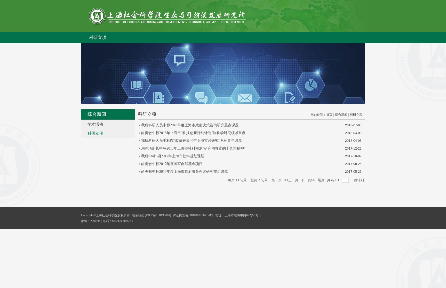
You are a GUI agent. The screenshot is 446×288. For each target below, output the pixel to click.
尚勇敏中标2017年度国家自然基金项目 (172, 164)
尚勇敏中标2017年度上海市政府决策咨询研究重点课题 (184, 172)
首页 (329, 115)
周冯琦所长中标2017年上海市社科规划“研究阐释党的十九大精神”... (195, 148)
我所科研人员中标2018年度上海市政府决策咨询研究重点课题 (190, 125)
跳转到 (359, 180)
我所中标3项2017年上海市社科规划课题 (172, 156)
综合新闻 (341, 115)
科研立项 (98, 37)
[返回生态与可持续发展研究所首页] (167, 23)
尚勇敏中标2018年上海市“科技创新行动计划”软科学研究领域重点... (195, 133)
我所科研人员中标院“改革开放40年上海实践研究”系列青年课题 (191, 141)
